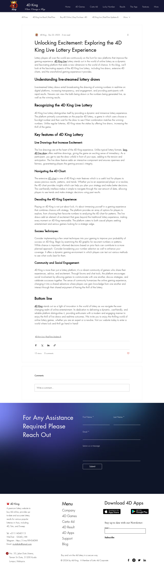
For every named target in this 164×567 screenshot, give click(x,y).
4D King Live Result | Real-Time (44, 17)
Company (68, 510)
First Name (87, 417)
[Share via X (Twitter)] (42, 345)
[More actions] (127, 34)
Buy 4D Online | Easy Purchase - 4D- (73, 17)
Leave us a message (91, 446)
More (126, 17)
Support (67, 538)
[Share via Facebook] (36, 345)
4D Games (69, 516)
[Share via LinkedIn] (48, 345)
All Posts (25, 17)
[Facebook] (128, 560)
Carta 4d (68, 521)
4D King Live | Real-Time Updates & (105, 17)
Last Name (118, 417)
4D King (32, 5)
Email (85, 432)
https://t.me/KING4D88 (27, 540)
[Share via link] (54, 345)
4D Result (68, 527)
